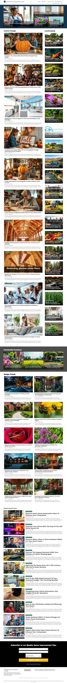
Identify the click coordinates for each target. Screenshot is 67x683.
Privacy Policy (32, 664)
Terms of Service (41, 677)
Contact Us (36, 677)
